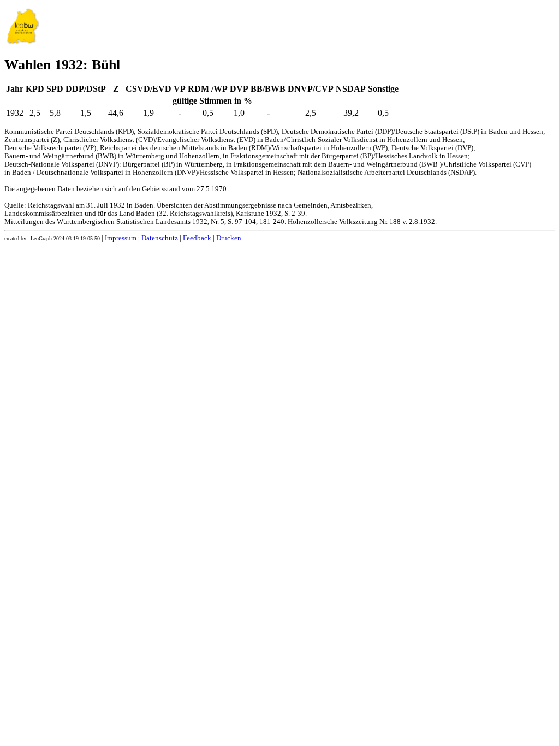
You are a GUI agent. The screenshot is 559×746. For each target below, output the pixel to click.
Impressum (120, 238)
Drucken (228, 238)
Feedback (197, 238)
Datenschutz (159, 238)
